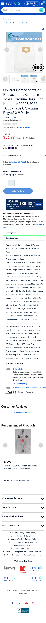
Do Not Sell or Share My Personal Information (22, 555)
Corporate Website (16, 539)
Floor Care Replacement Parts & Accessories (20, 23)
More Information (14, 363)
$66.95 (7, 461)
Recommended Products (18, 425)
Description (11, 233)
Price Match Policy (16, 533)
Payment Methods (29, 542)
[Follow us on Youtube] (26, 603)
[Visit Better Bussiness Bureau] (23, 610)
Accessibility (31, 533)
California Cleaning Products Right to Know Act (22, 552)
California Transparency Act (22, 548)
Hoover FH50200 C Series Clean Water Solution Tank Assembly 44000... (20, 467)
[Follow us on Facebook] (12, 603)
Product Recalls (14, 542)
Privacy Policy (31, 539)
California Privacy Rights (22, 545)
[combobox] (23, 10)
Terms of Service (15, 536)
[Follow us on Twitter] (19, 603)
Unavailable (20, 174)
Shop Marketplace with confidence (18, 214)
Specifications (12, 238)
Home (5, 19)
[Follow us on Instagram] (33, 603)
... (10, 19)
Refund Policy (29, 536)
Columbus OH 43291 (17, 162)
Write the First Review (22, 127)
